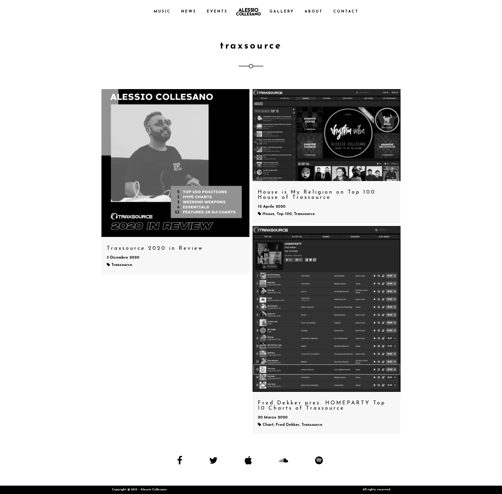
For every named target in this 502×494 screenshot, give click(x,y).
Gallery (282, 12)
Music (162, 12)
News (188, 12)
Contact (346, 12)
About (314, 12)
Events (217, 12)
